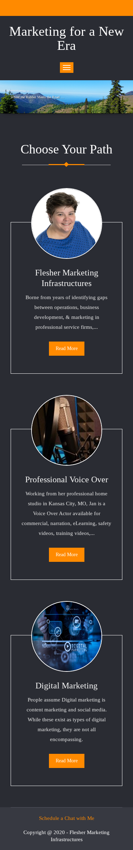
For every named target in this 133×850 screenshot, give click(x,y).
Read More (67, 348)
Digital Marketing (66, 685)
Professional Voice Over (66, 479)
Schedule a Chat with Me (66, 818)
